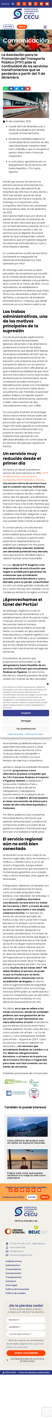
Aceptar (26, 712)
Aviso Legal (33, 1344)
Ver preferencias (26, 728)
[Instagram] (36, 4)
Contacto (10, 1281)
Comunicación (13, 1273)
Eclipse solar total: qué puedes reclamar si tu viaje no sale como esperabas (26, 1175)
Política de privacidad (16, 1347)
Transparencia (13, 1277)
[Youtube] (47, 4)
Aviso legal (11, 1285)
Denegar (26, 720)
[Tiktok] (18, 4)
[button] (47, 684)
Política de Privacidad (34, 734)
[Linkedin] (30, 4)
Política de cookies (15, 734)
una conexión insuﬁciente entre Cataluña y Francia (23, 478)
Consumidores (13, 1269)
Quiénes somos (13, 1261)
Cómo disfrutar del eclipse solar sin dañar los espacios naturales (26, 1142)
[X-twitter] (24, 4)
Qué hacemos (12, 1265)
